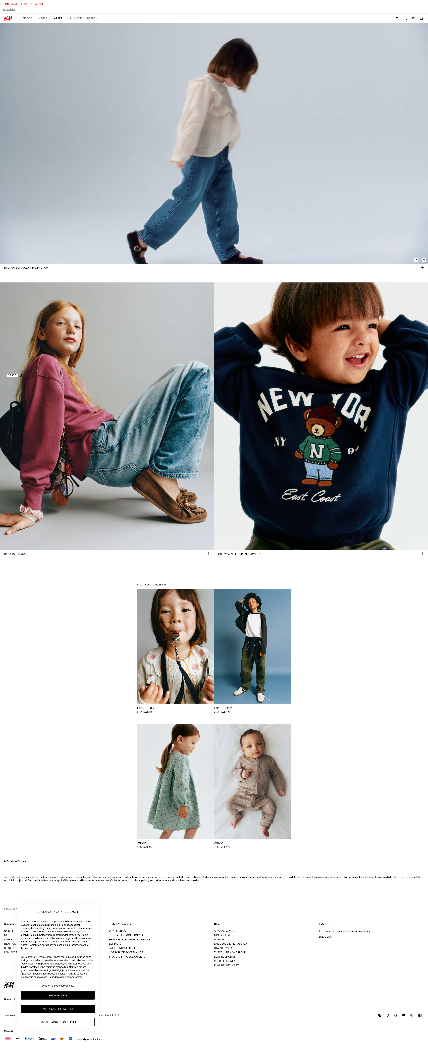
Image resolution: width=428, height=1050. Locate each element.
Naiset (27, 18)
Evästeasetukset (226, 965)
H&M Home (75, 18)
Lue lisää (325, 936)
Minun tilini (222, 935)
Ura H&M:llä (117, 930)
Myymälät (221, 939)
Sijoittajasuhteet (122, 948)
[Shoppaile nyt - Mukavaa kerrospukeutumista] (423, 554)
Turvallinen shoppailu (230, 952)
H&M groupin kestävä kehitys (129, 939)
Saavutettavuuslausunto (127, 956)
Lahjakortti (12, 952)
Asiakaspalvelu (224, 930)
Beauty (92, 18)
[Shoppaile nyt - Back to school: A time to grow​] (423, 268)
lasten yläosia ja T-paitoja (117, 877)
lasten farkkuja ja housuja (271, 877)
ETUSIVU (9, 909)
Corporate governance (126, 952)
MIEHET (42, 18)
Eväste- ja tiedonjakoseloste (58, 985)
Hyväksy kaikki (58, 995)
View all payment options (89, 1039)
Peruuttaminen (225, 961)
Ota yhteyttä (223, 948)
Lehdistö (115, 943)
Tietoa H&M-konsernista (126, 935)
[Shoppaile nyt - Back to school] (209, 554)
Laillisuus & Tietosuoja (230, 943)
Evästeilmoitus (225, 956)
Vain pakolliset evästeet (57, 1008)
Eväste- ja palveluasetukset (58, 1022)
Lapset (57, 18)
